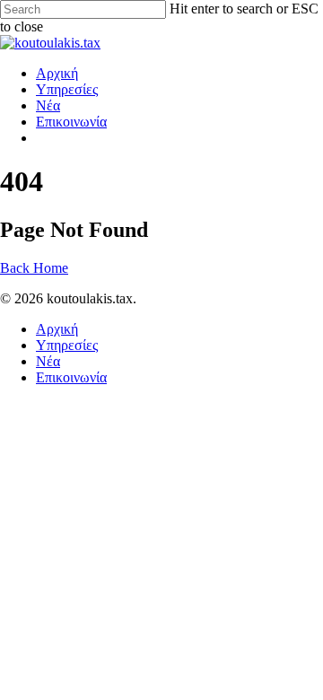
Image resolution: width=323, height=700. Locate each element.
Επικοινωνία (71, 121)
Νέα (48, 105)
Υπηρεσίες (67, 89)
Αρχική (57, 73)
